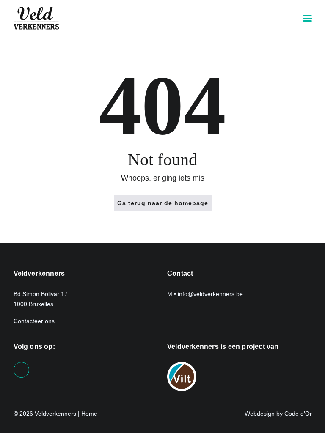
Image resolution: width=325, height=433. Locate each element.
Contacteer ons (35, 321)
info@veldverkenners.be (210, 293)
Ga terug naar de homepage (162, 203)
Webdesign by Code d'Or (278, 413)
